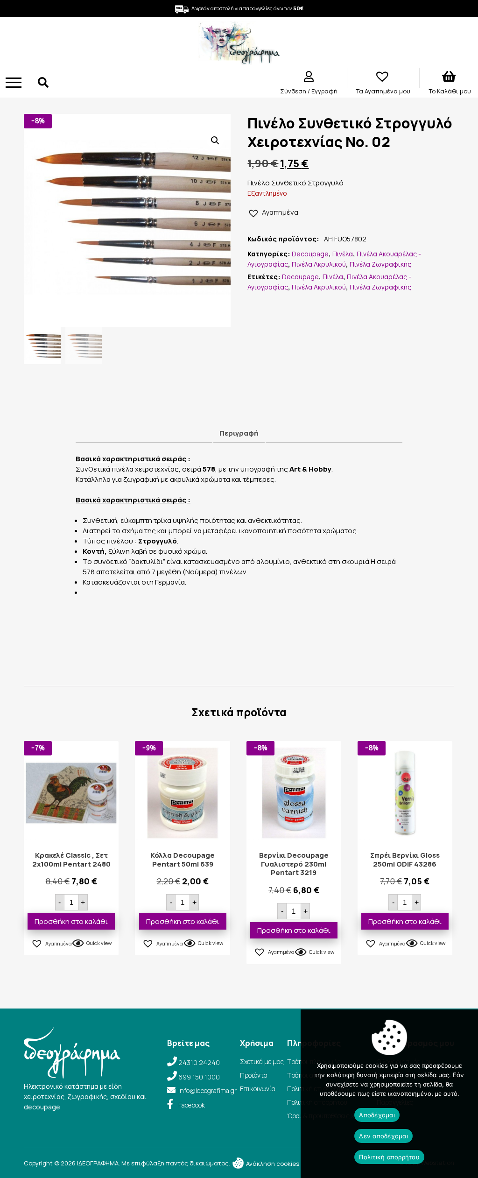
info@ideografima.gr (207, 1090)
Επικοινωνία (257, 1088)
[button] (215, 140)
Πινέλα (342, 253)
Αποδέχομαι (377, 1115)
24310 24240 (199, 1062)
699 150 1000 (199, 1076)
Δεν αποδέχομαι (383, 1136)
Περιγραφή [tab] (239, 433)
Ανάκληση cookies (272, 1163)
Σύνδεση (294, 91)
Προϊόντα (253, 1075)
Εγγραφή (324, 91)
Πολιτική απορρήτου (389, 1157)
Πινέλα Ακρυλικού (319, 264)
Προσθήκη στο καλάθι (71, 921)
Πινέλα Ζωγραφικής (380, 264)
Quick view (99, 942)
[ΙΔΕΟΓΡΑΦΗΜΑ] (238, 61)
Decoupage (310, 253)
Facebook (191, 1104)
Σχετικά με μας (262, 1061)
